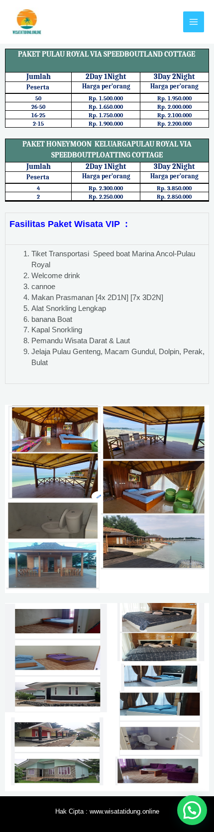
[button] (192, 810)
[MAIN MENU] (193, 21)
